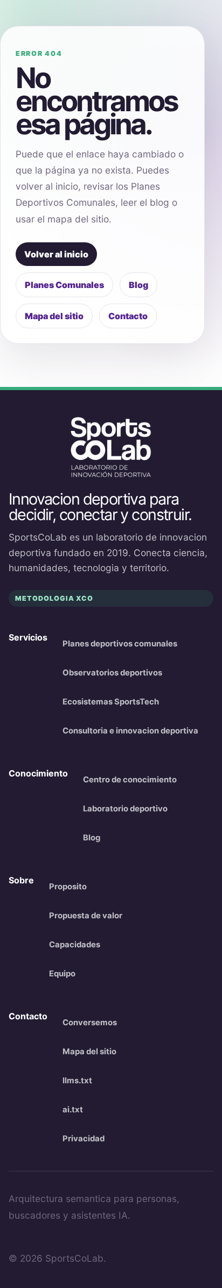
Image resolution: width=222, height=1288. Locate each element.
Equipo (62, 973)
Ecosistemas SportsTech (111, 702)
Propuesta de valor (85, 915)
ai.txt (73, 1109)
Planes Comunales (64, 284)
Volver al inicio (56, 254)
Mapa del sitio (54, 316)
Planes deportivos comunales (120, 644)
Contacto (128, 316)
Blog (138, 284)
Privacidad (84, 1138)
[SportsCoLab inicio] (111, 447)
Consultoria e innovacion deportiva (130, 731)
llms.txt (77, 1080)
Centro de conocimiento (130, 780)
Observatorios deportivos (112, 673)
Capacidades (74, 944)
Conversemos (90, 1022)
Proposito (68, 886)
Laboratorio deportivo (125, 809)
